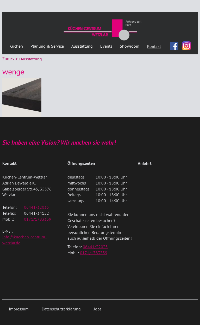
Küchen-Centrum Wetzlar (103, 29)
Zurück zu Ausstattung (22, 58)
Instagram (186, 45)
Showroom (129, 46)
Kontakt (154, 46)
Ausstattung (82, 46)
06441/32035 (36, 207)
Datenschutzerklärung (61, 308)
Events (106, 46)
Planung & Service (47, 46)
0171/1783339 (37, 219)
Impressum (19, 308)
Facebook (174, 45)
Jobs (98, 308)
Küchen (16, 46)
